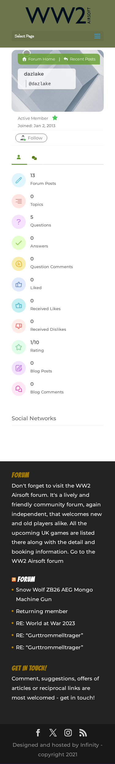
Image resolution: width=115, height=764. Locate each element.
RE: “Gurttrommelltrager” (49, 635)
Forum (26, 579)
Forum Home (41, 58)
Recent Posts (82, 58)
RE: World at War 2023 (45, 623)
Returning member (42, 611)
